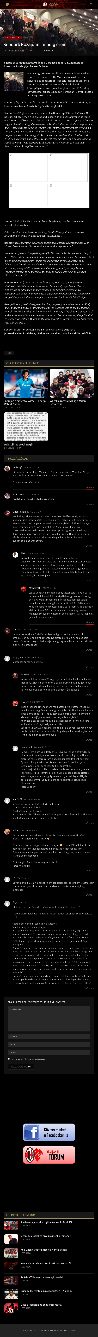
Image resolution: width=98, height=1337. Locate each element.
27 (20, 448)
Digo (15, 902)
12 (19, 408)
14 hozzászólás (49, 51)
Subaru (16, 830)
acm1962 (17, 799)
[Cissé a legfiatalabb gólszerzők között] (11, 1308)
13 (65, 408)
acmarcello (27, 747)
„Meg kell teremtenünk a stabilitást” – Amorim (46, 1291)
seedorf (9, 353)
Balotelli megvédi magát (18, 444)
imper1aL (25, 674)
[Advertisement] (49, 1099)
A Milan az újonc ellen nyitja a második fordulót (46, 1222)
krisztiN (17, 629)
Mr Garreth (35, 588)
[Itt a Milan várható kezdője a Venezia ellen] (11, 1253)
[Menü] (7, 4)
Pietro (24, 553)
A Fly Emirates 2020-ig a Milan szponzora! (68, 403)
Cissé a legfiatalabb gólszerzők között (41, 1305)
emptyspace (19, 657)
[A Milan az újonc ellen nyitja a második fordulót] (11, 1225)
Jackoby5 (17, 467)
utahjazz (17, 494)
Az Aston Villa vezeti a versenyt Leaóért (42, 1277)
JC (14, 878)
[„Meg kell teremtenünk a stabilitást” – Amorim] (11, 1294)
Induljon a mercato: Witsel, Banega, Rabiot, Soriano (25, 403)
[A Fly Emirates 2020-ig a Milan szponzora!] (72, 383)
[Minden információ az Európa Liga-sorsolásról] (11, 1267)
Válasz (89, 487)
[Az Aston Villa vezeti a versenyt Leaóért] (11, 1280)
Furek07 (25, 702)
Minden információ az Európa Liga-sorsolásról (46, 1263)
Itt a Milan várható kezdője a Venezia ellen (44, 1250)
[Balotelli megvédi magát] (26, 426)
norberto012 (17, 51)
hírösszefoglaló (13, 38)
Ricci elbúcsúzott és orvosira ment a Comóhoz (46, 1236)
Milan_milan (19, 512)
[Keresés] (90, 4)
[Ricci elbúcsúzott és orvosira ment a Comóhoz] (11, 1239)
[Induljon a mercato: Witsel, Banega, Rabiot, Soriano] (26, 383)
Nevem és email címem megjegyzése (28, 1059)
